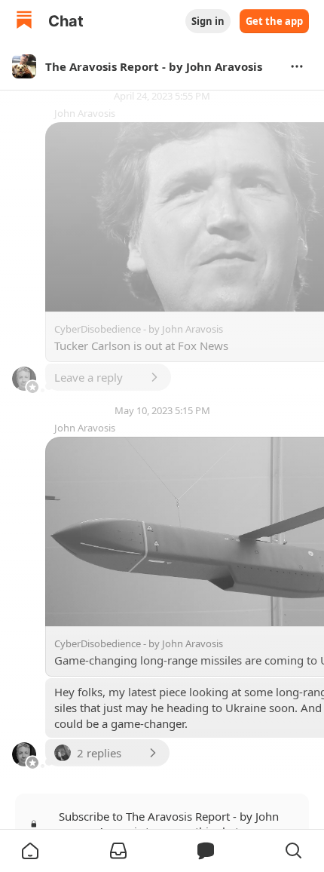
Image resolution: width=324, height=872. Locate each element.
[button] (30, 851)
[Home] (24, 21)
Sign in (208, 21)
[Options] (297, 66)
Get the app (274, 21)
